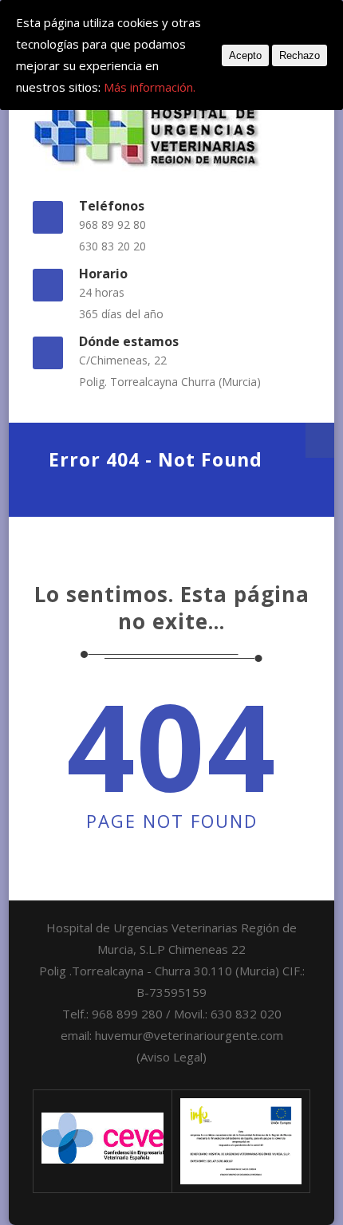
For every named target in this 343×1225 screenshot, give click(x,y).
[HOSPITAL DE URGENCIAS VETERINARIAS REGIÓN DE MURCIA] (171, 133)
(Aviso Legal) (171, 1057)
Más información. (149, 87)
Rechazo (299, 55)
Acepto (245, 55)
